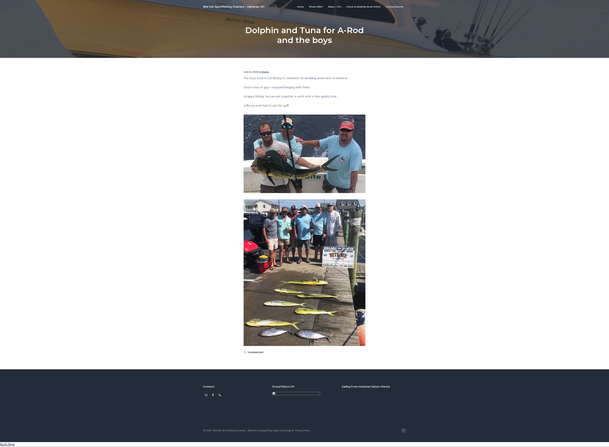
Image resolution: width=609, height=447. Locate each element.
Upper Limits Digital (283, 431)
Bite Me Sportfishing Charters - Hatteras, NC (234, 6)
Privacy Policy (302, 431)
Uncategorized (255, 352)
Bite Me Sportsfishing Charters (229, 431)
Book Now (7, 444)
